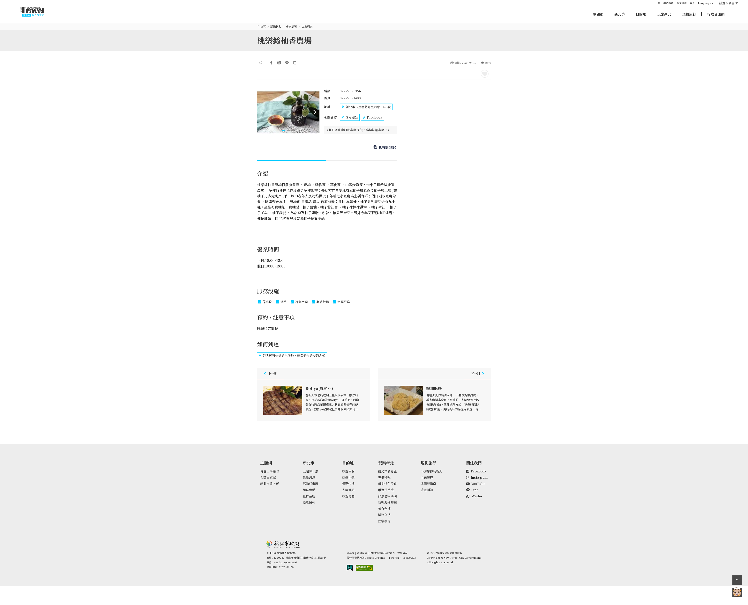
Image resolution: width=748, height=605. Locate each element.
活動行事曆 (310, 483)
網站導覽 (668, 3)
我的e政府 (350, 568)
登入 (692, 3)
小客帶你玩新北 (431, 471)
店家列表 (307, 26)
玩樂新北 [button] (664, 14)
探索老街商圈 (387, 496)
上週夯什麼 (310, 471)
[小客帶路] (737, 592)
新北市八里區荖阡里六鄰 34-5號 (368, 107)
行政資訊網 (716, 14)
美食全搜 (384, 508)
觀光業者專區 (387, 471)
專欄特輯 (384, 477)
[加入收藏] (485, 74)
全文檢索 (682, 3)
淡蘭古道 (266, 477)
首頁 (263, 26)
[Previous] (261, 112)
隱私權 (350, 553)
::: (659, 3)
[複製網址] (295, 63)
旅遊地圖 (348, 496)
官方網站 (351, 117)
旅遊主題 (348, 477)
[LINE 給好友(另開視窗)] (287, 63)
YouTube (478, 483)
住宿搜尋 (384, 521)
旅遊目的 (348, 471)
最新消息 (309, 477)
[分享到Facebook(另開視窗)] (271, 63)
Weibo (477, 496)
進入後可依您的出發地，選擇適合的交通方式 (294, 355)
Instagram (479, 477)
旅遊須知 (427, 490)
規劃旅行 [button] (689, 14)
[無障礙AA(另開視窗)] (364, 568)
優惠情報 (309, 502)
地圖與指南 (428, 483)
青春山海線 (268, 471)
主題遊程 (427, 477)
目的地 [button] (641, 14)
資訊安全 (362, 553)
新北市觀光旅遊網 (35, 12)
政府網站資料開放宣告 (382, 553)
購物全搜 (384, 515)
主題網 (598, 14)
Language (704, 3)
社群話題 (309, 496)
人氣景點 (348, 490)
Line (474, 490)
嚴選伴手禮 (386, 490)
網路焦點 (309, 490)
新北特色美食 (387, 483)
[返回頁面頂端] (737, 580)
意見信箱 (402, 553)
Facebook (374, 117)
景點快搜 (348, 483)
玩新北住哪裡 (387, 502)
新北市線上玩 (269, 483)
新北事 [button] (619, 14)
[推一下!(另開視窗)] (279, 63)
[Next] (314, 112)
